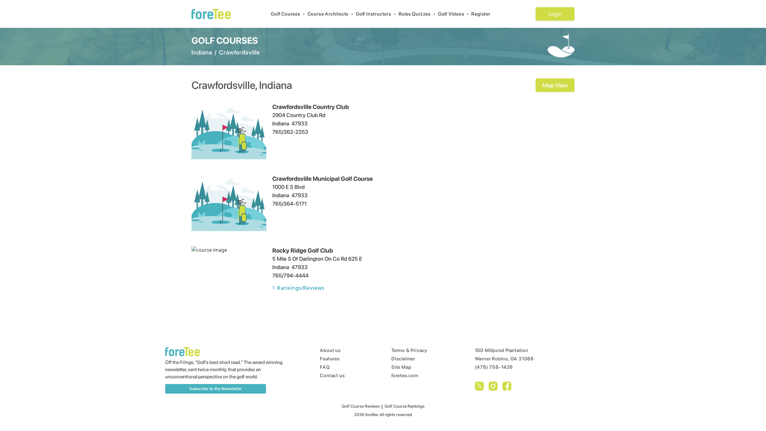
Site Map (401, 367)
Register (480, 14)
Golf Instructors (376, 14)
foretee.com (404, 375)
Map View (555, 85)
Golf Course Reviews (361, 406)
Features (330, 359)
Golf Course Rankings (404, 406)
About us (330, 350)
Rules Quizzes (417, 14)
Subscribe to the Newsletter (215, 388)
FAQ (325, 367)
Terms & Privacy (409, 350)
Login (555, 13)
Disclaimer (403, 359)
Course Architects (330, 14)
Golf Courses (288, 14)
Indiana (202, 52)
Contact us (332, 375)
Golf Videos (453, 14)
